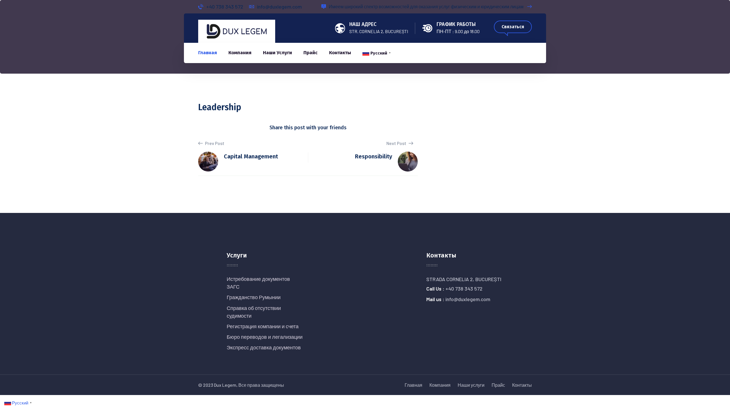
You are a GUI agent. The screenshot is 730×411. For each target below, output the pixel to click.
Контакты (340, 53)
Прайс (310, 53)
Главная (207, 53)
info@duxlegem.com (279, 6)
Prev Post (214, 143)
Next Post (396, 143)
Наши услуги (277, 53)
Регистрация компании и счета (263, 326)
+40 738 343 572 (224, 6)
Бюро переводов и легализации (265, 337)
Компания (240, 53)
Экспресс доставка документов (264, 347)
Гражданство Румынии (254, 297)
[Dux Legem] (237, 30)
